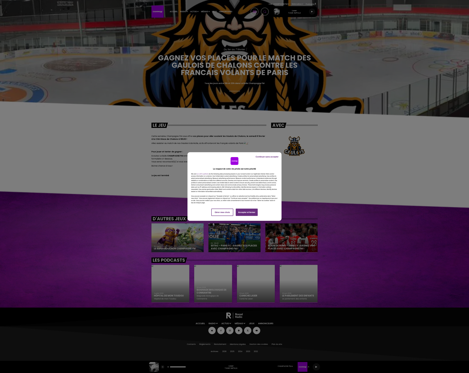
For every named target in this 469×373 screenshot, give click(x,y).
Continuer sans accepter (267, 156)
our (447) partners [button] (203, 174)
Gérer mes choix (222, 212)
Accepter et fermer (246, 212)
